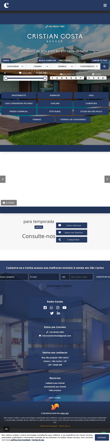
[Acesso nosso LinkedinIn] (58, 313)
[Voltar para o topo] (6, 429)
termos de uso (38, 440)
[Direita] (107, 179)
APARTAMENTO (19, 95)
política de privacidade (20, 440)
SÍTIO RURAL (55, 111)
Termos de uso (64, 426)
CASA (91, 95)
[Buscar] (104, 66)
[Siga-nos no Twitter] (52, 313)
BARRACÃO (55, 95)
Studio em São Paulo (91, 111)
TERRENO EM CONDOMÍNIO (73, 119)
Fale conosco (55, 390)
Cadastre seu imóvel (55, 383)
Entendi (102, 437)
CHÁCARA (55, 103)
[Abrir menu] (105, 5)
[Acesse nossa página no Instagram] (57, 307)
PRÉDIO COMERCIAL (19, 111)
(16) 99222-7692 (56, 26)
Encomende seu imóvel (55, 386)
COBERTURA (91, 103)
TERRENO (36, 119)
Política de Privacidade (48, 426)
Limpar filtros (99, 60)
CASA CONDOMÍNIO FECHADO (19, 103)
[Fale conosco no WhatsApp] (51, 307)
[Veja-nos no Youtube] (64, 307)
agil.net (65, 413)
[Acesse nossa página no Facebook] (45, 307)
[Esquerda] (3, 179)
